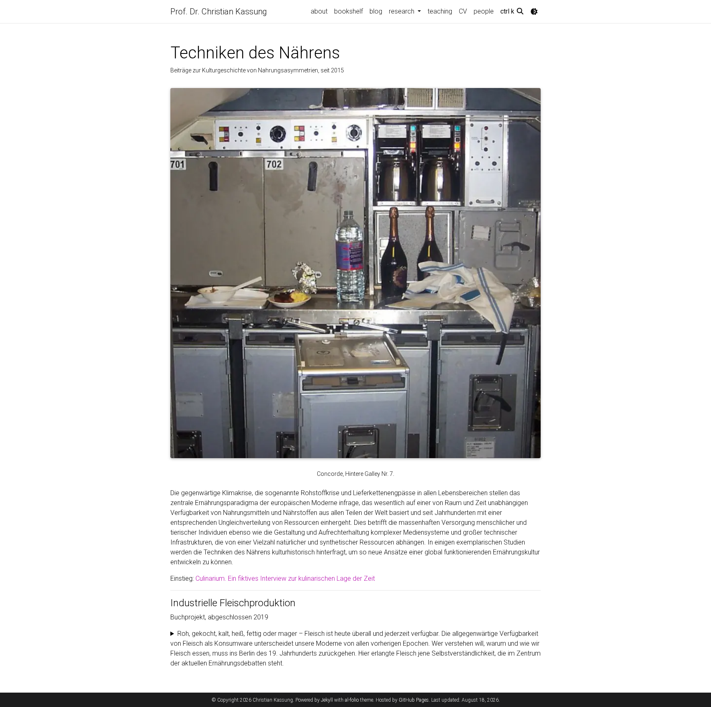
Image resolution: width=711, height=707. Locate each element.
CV (463, 11)
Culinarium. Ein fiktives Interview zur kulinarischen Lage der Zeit (285, 578)
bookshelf (348, 11)
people (484, 11)
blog (375, 11)
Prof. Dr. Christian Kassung (218, 11)
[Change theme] (534, 11)
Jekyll (327, 700)
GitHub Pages (414, 700)
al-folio (352, 700)
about (319, 11)
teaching (440, 11)
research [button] (402, 11)
